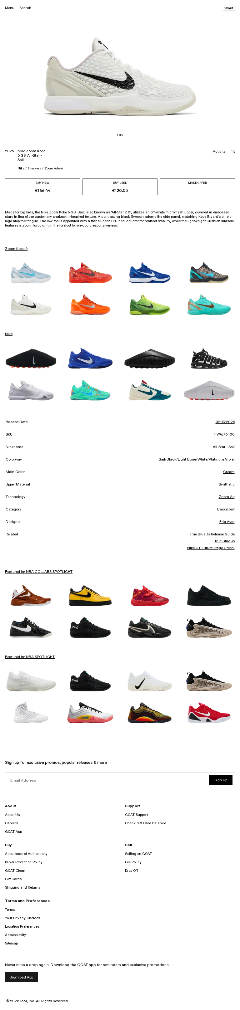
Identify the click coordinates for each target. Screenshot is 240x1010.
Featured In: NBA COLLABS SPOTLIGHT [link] (38, 572)
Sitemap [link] (11, 943)
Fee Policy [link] (133, 862)
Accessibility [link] (15, 935)
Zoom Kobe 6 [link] (16, 249)
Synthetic (227, 484)
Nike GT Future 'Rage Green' (210, 548)
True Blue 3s (224, 541)
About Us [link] (12, 815)
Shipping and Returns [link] (22, 887)
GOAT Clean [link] (15, 870)
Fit (233, 152)
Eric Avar (227, 522)
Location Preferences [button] (22, 926)
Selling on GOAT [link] (138, 854)
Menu (9, 8)
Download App (21, 977)
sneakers (34, 168)
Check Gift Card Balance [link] (145, 823)
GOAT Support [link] (136, 815)
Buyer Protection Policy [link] (23, 862)
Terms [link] (10, 909)
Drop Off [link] (131, 870)
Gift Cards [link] (13, 879)
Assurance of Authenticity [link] (26, 854)
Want (228, 8)
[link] (31, 273)
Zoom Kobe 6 (54, 168)
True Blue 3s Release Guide (212, 534)
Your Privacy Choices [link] (22, 918)
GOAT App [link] (13, 831)
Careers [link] (11, 823)
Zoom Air (227, 497)
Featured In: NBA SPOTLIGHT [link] (30, 657)
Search (25, 8)
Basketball (226, 509)
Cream (229, 472)
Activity (219, 152)
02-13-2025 (225, 422)
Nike (21, 168)
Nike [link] (8, 334)
